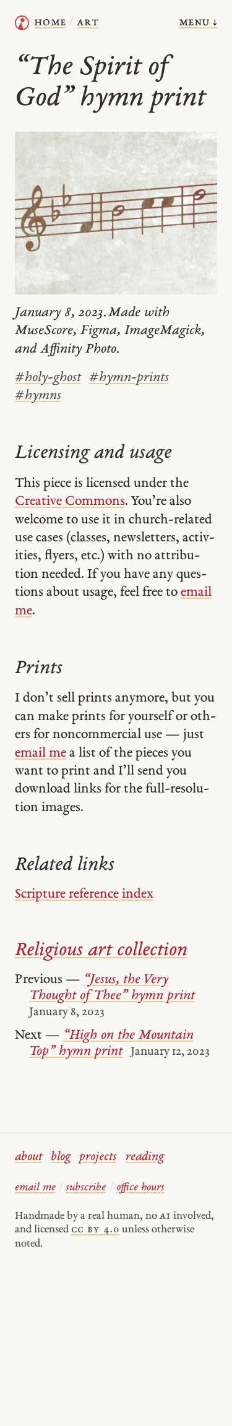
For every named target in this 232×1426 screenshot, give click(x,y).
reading (145, 1157)
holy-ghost (48, 378)
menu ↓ (198, 22)
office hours (140, 1187)
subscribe (86, 1187)
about (28, 1157)
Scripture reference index (84, 894)
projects (97, 1157)
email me (40, 753)
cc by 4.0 (95, 1229)
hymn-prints (129, 378)
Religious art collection (101, 950)
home (50, 22)
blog (61, 1157)
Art (87, 22)
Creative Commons (70, 501)
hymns (38, 396)
